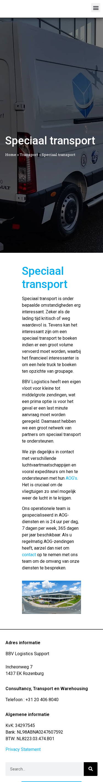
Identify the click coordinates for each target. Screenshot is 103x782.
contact (29, 554)
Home (10, 154)
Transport (29, 154)
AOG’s (71, 478)
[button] (95, 7)
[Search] (91, 769)
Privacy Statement (23, 749)
